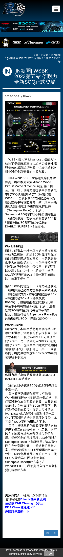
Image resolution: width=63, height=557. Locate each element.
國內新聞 (55, 55)
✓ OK (49, 553)
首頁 (35, 55)
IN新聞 (44, 55)
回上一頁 (51, 533)
